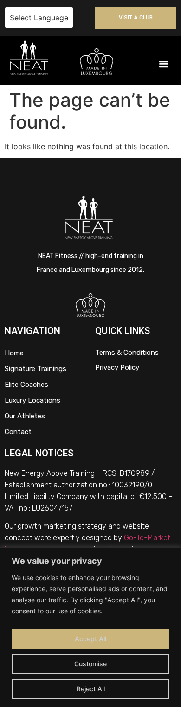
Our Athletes (25, 416)
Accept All (90, 639)
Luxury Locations (32, 400)
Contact (18, 432)
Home (14, 353)
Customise (90, 664)
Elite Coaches (26, 384)
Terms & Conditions (127, 352)
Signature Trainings (35, 369)
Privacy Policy (117, 367)
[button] (164, 63)
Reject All (91, 689)
